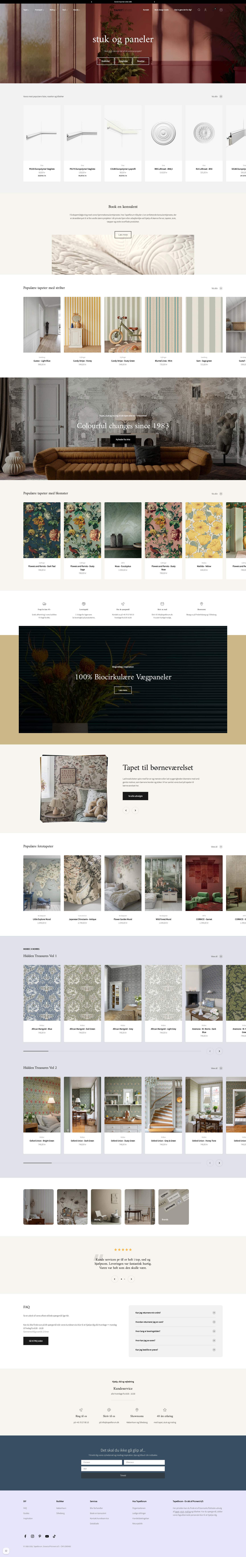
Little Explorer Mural (42, 919)
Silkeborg (60, 1513)
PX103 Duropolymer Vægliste (42, 169)
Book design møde (162, 10)
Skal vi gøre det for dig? (183, 10)
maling (188, 1511)
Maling (52, 10)
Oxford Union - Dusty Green (123, 1140)
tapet (177, 1511)
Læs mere (123, 234)
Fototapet (38, 10)
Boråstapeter (42, 916)
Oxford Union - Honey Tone (204, 1140)
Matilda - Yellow (204, 566)
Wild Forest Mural (163, 919)
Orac (41, 165)
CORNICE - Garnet (204, 919)
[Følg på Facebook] (25, 1536)
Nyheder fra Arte (123, 439)
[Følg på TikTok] (54, 1536)
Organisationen (138, 1508)
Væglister (123, 61)
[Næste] (154, 1)
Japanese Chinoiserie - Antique (82, 919)
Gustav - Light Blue (42, 360)
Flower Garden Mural (123, 919)
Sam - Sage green (204, 360)
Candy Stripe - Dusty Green (123, 360)
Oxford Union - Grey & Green (163, 1140)
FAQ (25, 1508)
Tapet (25, 10)
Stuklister (105, 61)
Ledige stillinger (139, 1513)
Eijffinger (82, 357)
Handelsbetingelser (140, 1518)
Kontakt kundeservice (99, 1518)
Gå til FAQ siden (36, 1340)
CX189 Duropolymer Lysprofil (123, 169)
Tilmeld (123, 1475)
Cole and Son (82, 916)
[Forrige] (91, 1)
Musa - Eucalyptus (123, 566)
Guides (26, 1513)
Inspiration (28, 1518)
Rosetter (140, 61)
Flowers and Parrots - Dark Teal (42, 566)
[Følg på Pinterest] (40, 1536)
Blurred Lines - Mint (163, 360)
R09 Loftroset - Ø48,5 (164, 169)
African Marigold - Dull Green (82, 1029)
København (61, 1508)
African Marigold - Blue (42, 1029)
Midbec (204, 563)
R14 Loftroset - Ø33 (204, 169)
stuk (110, 51)
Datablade (94, 1523)
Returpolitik (137, 1523)
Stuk (64, 10)
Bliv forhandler (96, 1508)
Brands (75, 10)
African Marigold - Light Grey (163, 1029)
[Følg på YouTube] (47, 1536)
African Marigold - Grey (123, 1029)
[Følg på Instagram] (32, 1536)
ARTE (123, 563)
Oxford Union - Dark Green (82, 1140)
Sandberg (42, 357)
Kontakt (146, 10)
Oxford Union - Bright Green (42, 1140)
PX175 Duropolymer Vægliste (82, 169)
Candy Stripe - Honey (82, 360)
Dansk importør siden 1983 (123, 2)
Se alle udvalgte (135, 796)
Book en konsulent (98, 1513)
